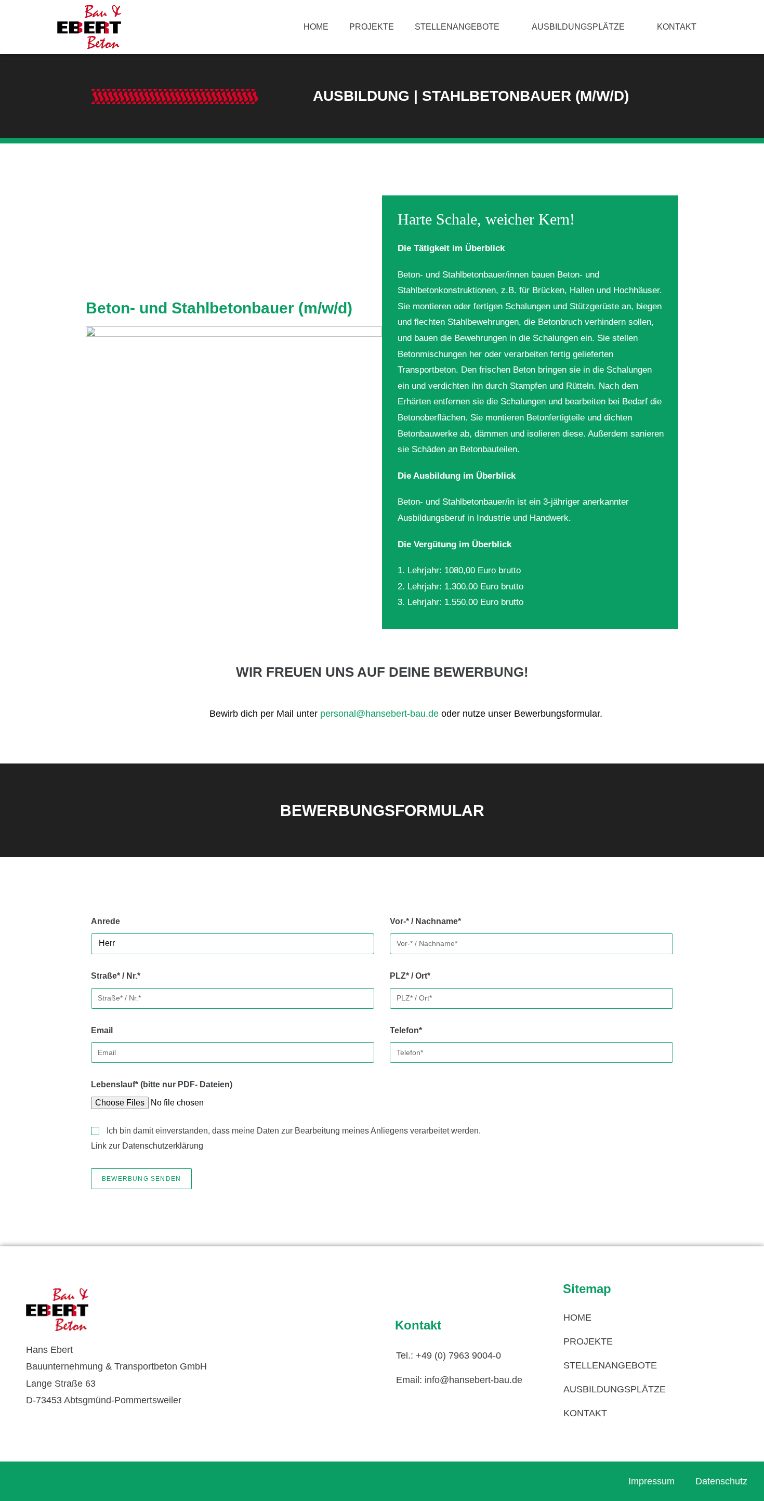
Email (102, 1030)
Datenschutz (721, 1481)
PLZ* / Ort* (410, 975)
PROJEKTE (371, 26)
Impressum (651, 1481)
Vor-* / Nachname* (425, 921)
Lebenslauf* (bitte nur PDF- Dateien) (161, 1084)
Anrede (105, 921)
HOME (316, 26)
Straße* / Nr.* (115, 975)
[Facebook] (36, 1481)
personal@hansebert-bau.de (379, 713)
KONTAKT (676, 26)
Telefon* (406, 1030)
